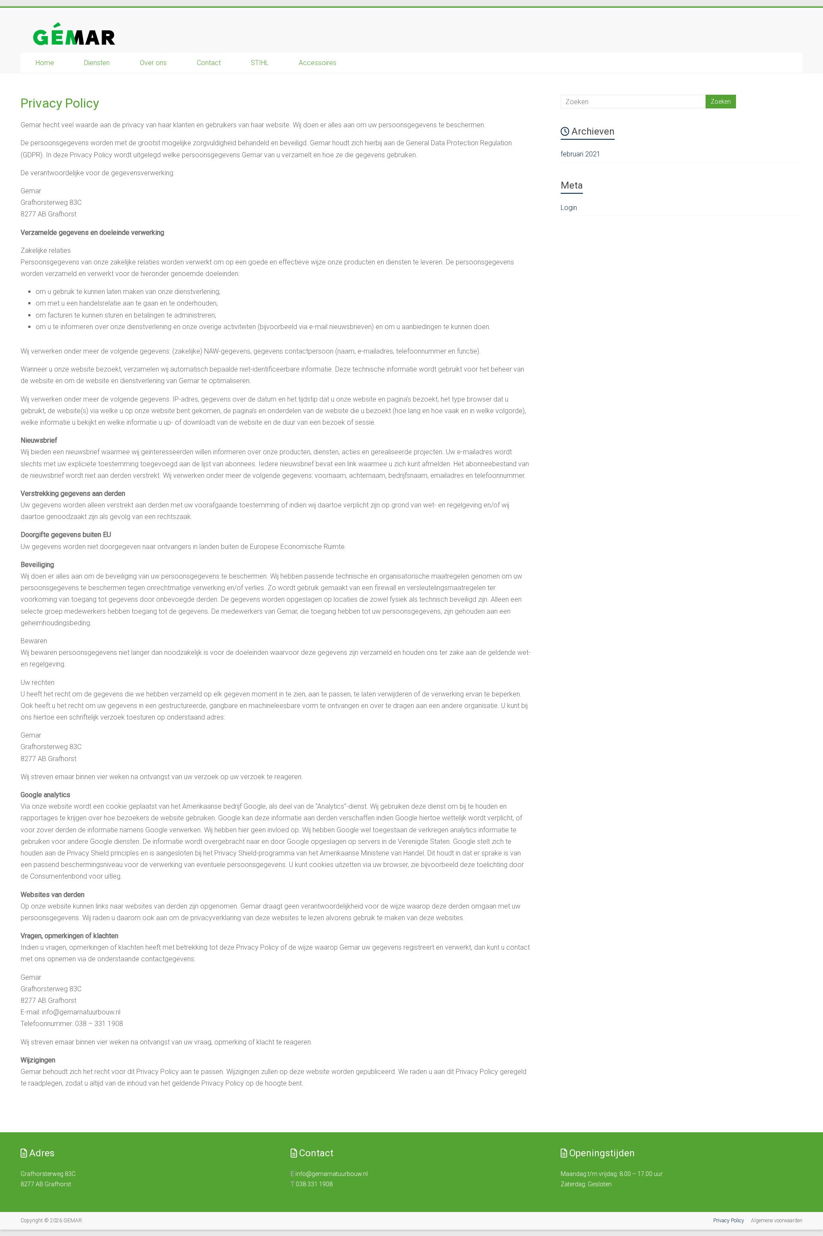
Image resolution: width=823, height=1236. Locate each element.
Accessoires (317, 63)
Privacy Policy (728, 1221)
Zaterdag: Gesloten (586, 1184)
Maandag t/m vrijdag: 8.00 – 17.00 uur (612, 1173)
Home (45, 63)
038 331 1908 (314, 1184)
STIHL (260, 63)
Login (569, 208)
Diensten (97, 63)
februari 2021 (581, 154)
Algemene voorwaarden (776, 1221)
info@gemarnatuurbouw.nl (331, 1173)
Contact (209, 63)
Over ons (153, 63)
